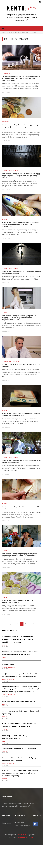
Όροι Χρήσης (6, 823)
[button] (3, 2)
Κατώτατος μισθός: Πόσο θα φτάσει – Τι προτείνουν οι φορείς (18, 601)
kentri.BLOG (22, 835)
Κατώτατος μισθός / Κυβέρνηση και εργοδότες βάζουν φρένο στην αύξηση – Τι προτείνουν (20, 555)
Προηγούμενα (10, 624)
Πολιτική (5, 171)
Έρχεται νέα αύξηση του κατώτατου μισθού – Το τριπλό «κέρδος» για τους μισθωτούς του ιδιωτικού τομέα (21, 78)
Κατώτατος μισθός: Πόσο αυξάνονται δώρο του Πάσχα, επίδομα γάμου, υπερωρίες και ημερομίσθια (20, 224)
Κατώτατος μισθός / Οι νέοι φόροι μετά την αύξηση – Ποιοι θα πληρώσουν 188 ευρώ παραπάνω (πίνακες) (19, 318)
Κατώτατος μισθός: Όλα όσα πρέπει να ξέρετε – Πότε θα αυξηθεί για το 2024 (21, 414)
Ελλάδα (4, 219)
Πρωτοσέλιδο (13, 171)
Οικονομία (6, 73)
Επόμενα (33, 624)
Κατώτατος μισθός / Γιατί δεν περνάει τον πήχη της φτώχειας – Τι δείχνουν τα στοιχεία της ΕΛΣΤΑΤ (21, 176)
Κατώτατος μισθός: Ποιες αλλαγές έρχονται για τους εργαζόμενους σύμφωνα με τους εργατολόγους (21, 127)
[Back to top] (37, 839)
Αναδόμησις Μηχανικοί (25, 837)
